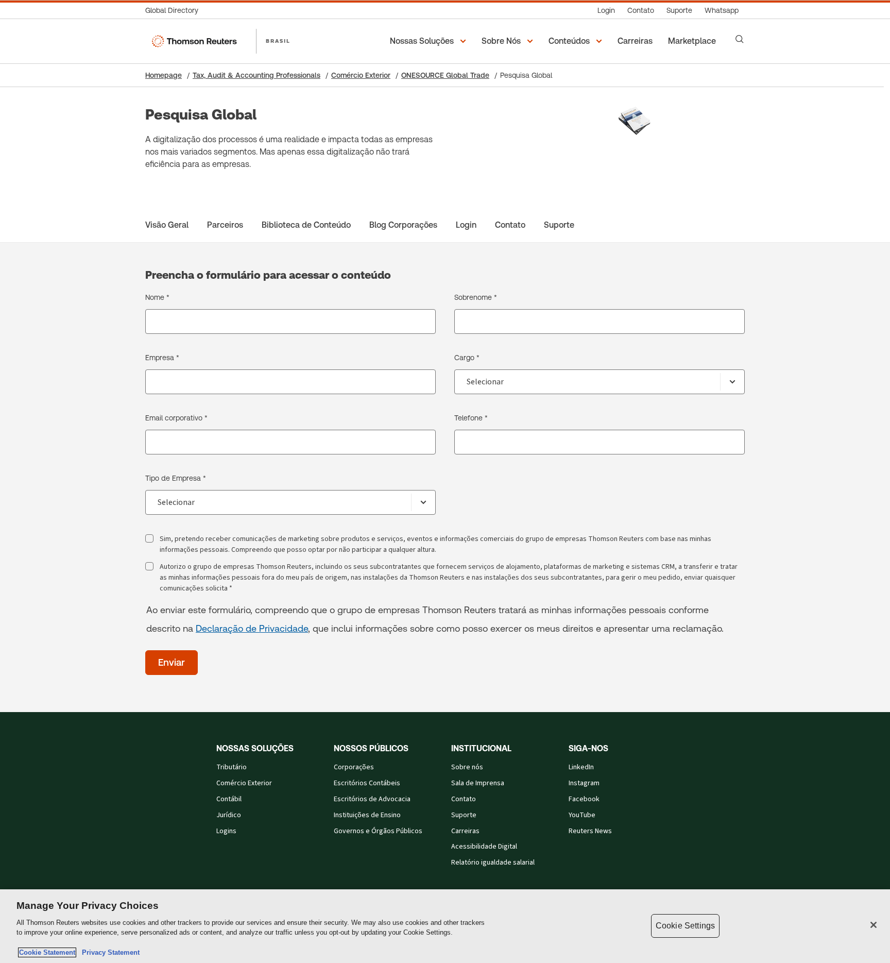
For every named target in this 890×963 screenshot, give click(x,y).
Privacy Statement (109, 952)
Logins (226, 831)
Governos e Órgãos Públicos (378, 831)
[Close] (873, 925)
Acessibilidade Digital (484, 846)
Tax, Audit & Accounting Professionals (256, 75)
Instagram (584, 783)
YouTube (582, 815)
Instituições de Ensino (367, 815)
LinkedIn (581, 767)
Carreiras (465, 831)
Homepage (163, 75)
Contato (463, 799)
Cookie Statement (47, 952)
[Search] (739, 39)
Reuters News (590, 831)
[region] (445, 926)
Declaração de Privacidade (252, 628)
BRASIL (278, 40)
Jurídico (228, 815)
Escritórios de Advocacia (372, 799)
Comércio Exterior (360, 75)
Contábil (229, 799)
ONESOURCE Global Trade (445, 75)
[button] (429, 41)
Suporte (463, 815)
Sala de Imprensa (477, 783)
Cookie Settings (685, 925)
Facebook (584, 799)
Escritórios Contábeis (367, 783)
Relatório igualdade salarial (493, 862)
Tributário (231, 767)
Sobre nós (467, 767)
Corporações (354, 767)
